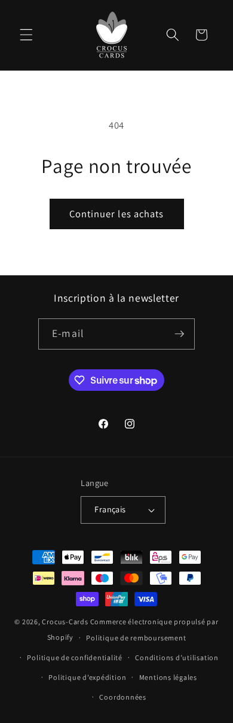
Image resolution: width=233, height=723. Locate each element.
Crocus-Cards (65, 621)
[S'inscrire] (179, 334)
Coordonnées (122, 696)
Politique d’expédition (87, 677)
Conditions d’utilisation (176, 657)
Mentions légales (168, 677)
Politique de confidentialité (74, 657)
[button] (26, 34)
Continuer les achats (116, 213)
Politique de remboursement (136, 637)
